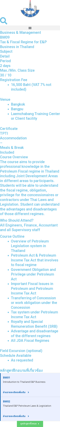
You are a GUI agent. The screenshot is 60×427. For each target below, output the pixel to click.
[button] (30, 27)
